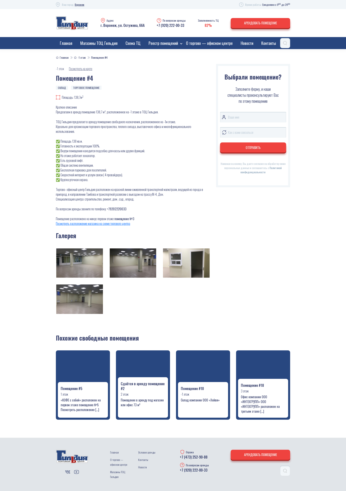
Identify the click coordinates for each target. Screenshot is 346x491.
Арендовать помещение (260, 23)
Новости (247, 43)
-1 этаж (82, 57)
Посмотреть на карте (80, 68)
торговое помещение (86, 88)
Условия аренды (146, 452)
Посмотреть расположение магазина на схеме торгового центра (93, 223)
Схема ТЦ (133, 43)
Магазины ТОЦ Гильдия (99, 43)
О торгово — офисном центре (209, 43)
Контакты (268, 43)
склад (62, 88)
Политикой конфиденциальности (261, 170)
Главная (66, 43)
